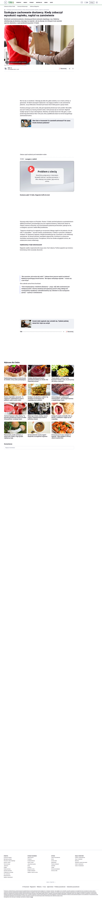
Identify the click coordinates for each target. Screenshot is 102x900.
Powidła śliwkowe (31, 860)
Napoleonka (53, 862)
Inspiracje (39, 2)
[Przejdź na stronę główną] (5, 3)
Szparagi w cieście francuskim (81, 862)
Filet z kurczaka (7, 864)
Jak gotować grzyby (32, 864)
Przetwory (30, 859)
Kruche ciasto (54, 860)
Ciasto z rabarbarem (79, 864)
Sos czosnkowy (7, 873)
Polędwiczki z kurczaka (8, 872)
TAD (9, 68)
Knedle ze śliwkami (31, 870)
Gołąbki (5, 867)
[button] (86, 2)
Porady (32, 2)
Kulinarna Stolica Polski (9, 6)
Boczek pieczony (7, 875)
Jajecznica (6, 865)
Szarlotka (53, 865)
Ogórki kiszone (30, 857)
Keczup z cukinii (7, 862)
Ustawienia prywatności (72, 887)
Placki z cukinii (31, 862)
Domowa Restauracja (22, 6)
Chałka (52, 867)
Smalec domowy (7, 869)
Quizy (51, 2)
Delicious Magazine (34, 6)
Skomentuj (63, 68)
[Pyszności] (12, 2)
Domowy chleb (54, 870)
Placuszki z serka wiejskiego (9, 860)
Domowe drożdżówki (55, 869)
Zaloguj (91, 2)
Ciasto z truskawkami (79, 865)
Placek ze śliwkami (55, 864)
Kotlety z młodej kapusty (80, 857)
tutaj (32, 897)
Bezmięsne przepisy (8, 859)
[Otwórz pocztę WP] (82, 2)
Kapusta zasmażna (8, 870)
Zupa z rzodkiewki (78, 859)
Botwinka (77, 860)
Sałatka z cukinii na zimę (33, 872)
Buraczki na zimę (31, 869)
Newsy (25, 2)
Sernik (52, 859)
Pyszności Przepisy (8, 857)
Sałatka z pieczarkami (8, 877)
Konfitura (29, 867)
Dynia (29, 865)
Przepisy (18, 2)
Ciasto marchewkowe (55, 857)
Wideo (46, 2)
